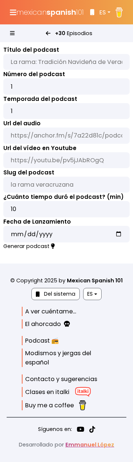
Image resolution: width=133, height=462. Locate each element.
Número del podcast (34, 74)
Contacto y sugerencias (61, 379)
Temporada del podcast (40, 99)
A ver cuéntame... (50, 311)
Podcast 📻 (42, 340)
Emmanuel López (89, 444)
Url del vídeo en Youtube (39, 148)
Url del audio (22, 123)
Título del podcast (31, 50)
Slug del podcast (28, 172)
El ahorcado (44, 324)
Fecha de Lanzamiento (37, 221)
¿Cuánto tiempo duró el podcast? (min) (63, 197)
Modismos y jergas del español (58, 358)
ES (102, 12)
